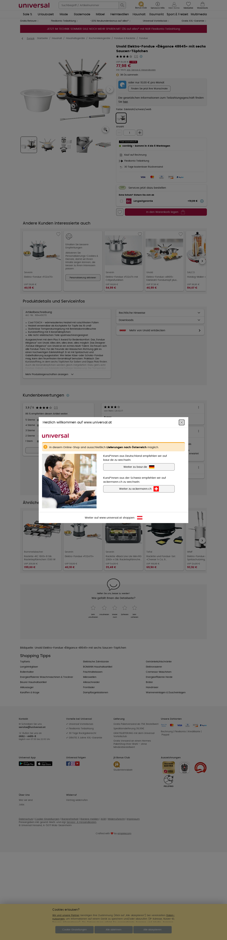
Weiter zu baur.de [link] (135, 466)
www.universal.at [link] (110, 517)
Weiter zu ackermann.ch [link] (135, 488)
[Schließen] (181, 422)
